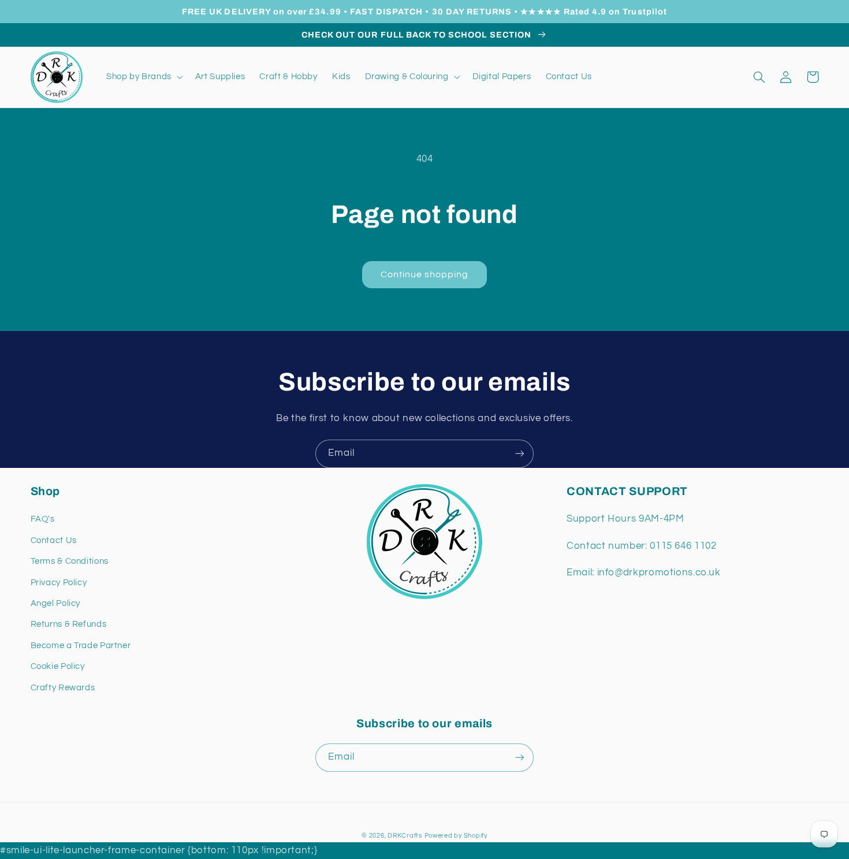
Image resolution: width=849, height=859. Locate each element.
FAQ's (43, 519)
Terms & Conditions (70, 561)
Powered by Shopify (456, 835)
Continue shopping (425, 274)
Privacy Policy (59, 582)
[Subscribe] (520, 454)
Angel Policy (56, 603)
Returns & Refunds (69, 624)
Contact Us (54, 540)
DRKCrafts (405, 835)
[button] (143, 77)
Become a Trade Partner (81, 645)
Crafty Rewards (63, 687)
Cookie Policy (58, 666)
